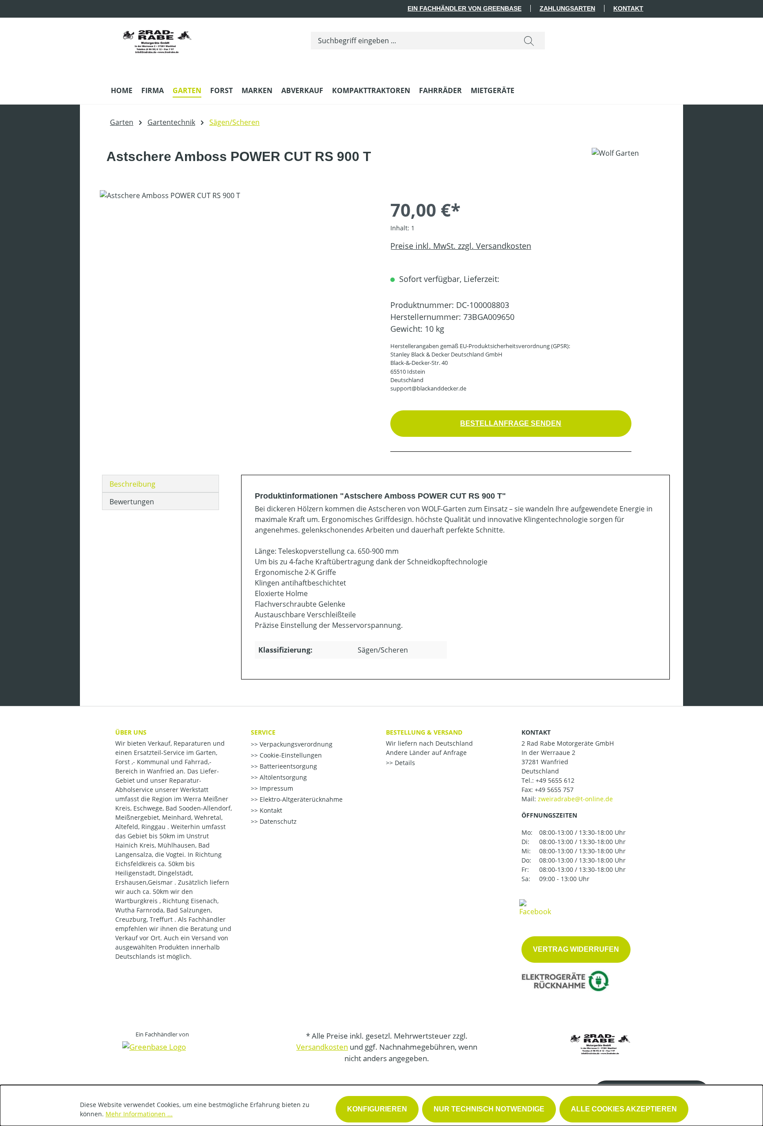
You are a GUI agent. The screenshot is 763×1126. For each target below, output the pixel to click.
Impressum (275, 788)
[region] (236, 285)
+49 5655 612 (555, 780)
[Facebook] (535, 907)
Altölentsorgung (282, 777)
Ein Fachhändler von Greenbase (464, 8)
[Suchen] (529, 40)
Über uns (131, 732)
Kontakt (628, 8)
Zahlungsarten (567, 8)
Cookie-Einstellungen (290, 755)
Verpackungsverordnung (295, 744)
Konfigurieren (377, 1109)
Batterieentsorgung (287, 766)
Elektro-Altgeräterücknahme (300, 799)
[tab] (160, 483)
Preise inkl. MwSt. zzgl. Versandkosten (460, 245)
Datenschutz (277, 821)
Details (404, 762)
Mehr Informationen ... (139, 1114)
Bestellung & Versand (424, 732)
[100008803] (236, 285)
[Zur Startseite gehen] (157, 38)
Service (263, 732)
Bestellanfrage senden (510, 423)
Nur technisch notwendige (489, 1109)
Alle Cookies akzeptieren (624, 1109)
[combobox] (412, 40)
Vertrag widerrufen (576, 949)
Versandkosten (322, 1047)
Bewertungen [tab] (132, 502)
